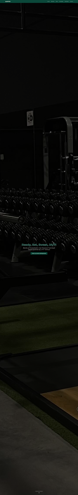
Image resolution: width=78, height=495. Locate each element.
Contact (71, 1)
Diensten (52, 1)
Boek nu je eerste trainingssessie (39, 253)
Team (57, 1)
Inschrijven (67, 1)
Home (48, 1)
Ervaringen (61, 1)
